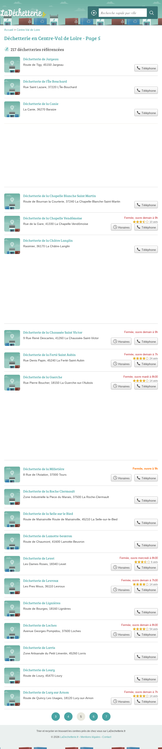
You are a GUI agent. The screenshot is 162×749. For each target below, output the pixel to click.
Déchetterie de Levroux (40, 580)
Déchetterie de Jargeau (40, 59)
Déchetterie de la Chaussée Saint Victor (52, 332)
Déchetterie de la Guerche (42, 377)
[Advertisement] (81, 141)
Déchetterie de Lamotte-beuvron (47, 536)
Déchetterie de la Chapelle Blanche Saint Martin (59, 195)
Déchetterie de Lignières (41, 603)
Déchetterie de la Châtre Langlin (48, 240)
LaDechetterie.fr (23, 12)
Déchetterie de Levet (38, 558)
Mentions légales (90, 737)
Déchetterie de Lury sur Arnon (46, 692)
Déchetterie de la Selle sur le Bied (48, 513)
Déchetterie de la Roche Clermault (49, 491)
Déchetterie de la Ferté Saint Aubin (49, 354)
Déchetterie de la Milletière (43, 469)
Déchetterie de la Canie (40, 103)
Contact (106, 737)
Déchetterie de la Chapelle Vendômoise (52, 218)
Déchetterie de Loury (39, 670)
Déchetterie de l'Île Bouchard (45, 81)
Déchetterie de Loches (40, 625)
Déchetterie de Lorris (39, 647)
